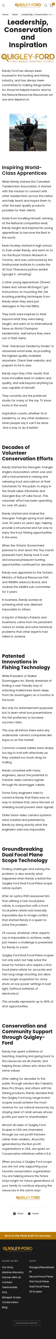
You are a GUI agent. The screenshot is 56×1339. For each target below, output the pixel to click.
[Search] (45, 5)
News (15, 14)
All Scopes (35, 1291)
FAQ (4, 1292)
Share (20, 1213)
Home (5, 14)
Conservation (10, 1302)
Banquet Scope (11, 1297)
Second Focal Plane (41, 1276)
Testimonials (9, 1287)
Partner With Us (11, 1277)
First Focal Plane (39, 1281)
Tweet (35, 1213)
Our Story (7, 1267)
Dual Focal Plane (39, 1286)
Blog (4, 1307)
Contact (7, 1282)
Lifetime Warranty (13, 1272)
